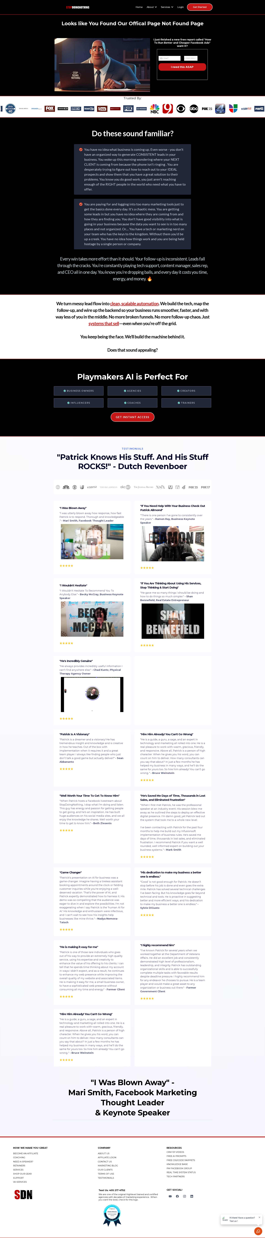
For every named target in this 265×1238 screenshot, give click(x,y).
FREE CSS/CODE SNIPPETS (181, 1160)
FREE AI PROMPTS (176, 1156)
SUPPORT (18, 1178)
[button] (155, 7)
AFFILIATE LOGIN (107, 1157)
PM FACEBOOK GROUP (179, 1168)
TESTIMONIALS (106, 1178)
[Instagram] (184, 1196)
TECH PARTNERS (176, 1176)
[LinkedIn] (191, 1196)
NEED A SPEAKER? (23, 1161)
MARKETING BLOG (108, 1165)
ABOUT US (103, 1153)
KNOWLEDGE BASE (177, 1164)
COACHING (19, 1157)
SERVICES (18, 1169)
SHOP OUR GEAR (22, 1173)
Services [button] (166, 7)
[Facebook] (177, 1196)
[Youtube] (170, 1196)
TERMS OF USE (106, 1173)
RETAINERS (19, 1165)
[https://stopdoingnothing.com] (78, 7)
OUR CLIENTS (105, 1169)
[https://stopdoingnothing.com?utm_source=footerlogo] (54, 1195)
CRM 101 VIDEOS (175, 1152)
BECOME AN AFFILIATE (25, 1153)
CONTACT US (105, 1161)
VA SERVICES (20, 1182)
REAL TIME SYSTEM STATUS (181, 1172)
